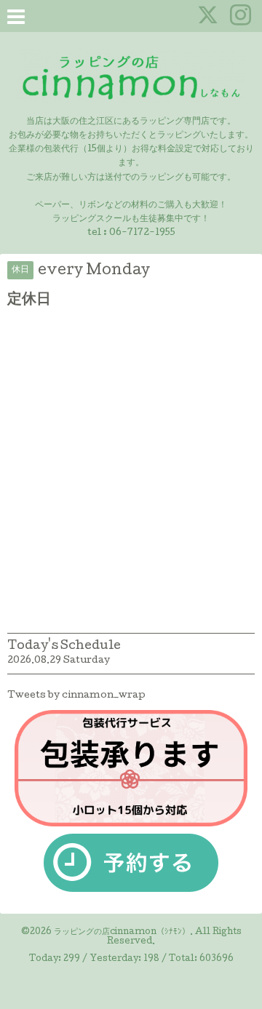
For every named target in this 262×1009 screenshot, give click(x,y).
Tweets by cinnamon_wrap (76, 696)
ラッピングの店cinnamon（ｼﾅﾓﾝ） (122, 932)
